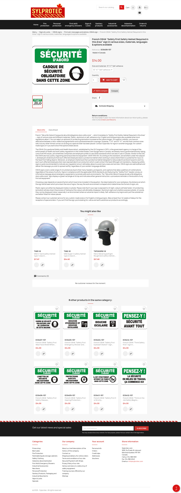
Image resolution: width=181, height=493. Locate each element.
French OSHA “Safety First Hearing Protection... (75, 399)
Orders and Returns (108, 120)
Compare (114, 91)
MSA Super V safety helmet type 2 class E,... (75, 255)
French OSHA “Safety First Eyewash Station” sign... (104, 343)
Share (99, 98)
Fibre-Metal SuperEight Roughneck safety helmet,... (105, 255)
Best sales (36, 451)
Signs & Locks (88, 24)
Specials (35, 481)
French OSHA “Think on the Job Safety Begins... (133, 399)
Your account (98, 441)
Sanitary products (99, 24)
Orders (94, 451)
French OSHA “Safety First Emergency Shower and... (75, 343)
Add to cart (110, 80)
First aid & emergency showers (73, 24)
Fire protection (44, 24)
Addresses (96, 456)
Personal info (96, 448)
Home (35, 24)
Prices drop (36, 448)
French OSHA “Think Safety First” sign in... (134, 343)
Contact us (66, 453)
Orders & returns (143, 24)
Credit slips (96, 453)
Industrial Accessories (40, 466)
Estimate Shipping (120, 106)
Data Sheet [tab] (53, 130)
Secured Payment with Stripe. (73, 461)
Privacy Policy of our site (71, 463)
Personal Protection (39, 471)
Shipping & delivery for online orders (75, 456)
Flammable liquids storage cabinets (44, 456)
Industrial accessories (112, 24)
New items (36, 468)
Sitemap (65, 476)
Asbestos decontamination (128, 24)
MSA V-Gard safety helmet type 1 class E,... (44, 255)
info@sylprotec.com (135, 461)
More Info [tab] (41, 130)
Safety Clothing (38, 458)
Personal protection (57, 24)
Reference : (96, 50)
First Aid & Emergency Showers (43, 463)
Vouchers (95, 458)
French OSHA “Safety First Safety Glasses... (46, 399)
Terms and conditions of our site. (74, 458)
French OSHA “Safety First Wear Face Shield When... (46, 343)
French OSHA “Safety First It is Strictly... (105, 399)
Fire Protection (37, 453)
